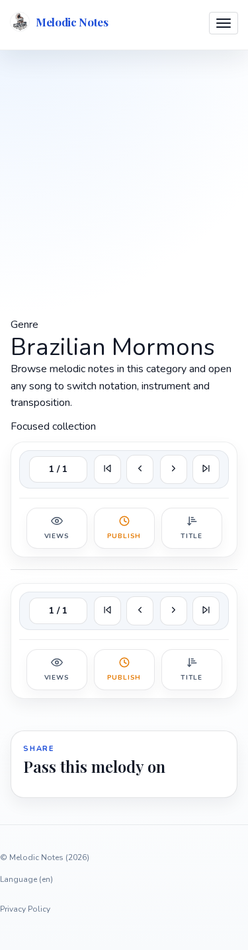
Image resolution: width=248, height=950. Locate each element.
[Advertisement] (124, 182)
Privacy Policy (25, 909)
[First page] (107, 469)
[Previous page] (139, 469)
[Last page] (206, 469)
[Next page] (173, 469)
